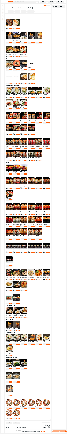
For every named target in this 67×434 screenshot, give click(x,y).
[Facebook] (45, 422)
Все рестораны (10, 1)
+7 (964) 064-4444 (47, 425)
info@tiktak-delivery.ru (46, 427)
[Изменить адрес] (64, 5)
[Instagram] (49, 422)
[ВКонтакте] (43, 422)
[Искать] (36, 2)
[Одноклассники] (47, 422)
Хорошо (43, 431)
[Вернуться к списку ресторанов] (2, 5)
